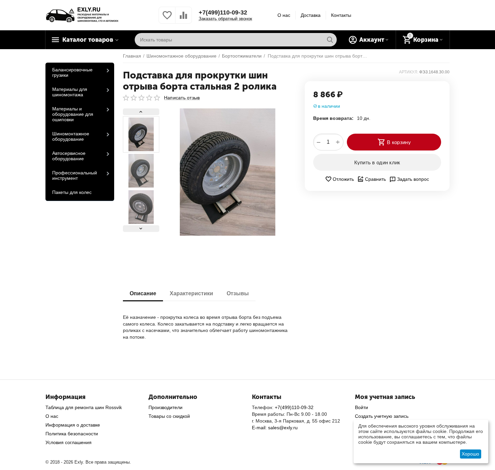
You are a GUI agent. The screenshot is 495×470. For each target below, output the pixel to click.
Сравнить (375, 179)
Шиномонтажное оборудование (70, 136)
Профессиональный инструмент (74, 175)
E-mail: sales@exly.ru (275, 427)
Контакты (341, 15)
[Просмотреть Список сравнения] (183, 19)
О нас (283, 15)
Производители (165, 407)
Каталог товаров (87, 39)
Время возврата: (333, 118)
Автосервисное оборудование (69, 155)
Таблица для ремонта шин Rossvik (83, 407)
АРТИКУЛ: (408, 72)
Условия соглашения (68, 442)
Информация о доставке (72, 425)
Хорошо (470, 454)
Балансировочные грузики (72, 72)
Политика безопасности (71, 433)
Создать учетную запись (381, 416)
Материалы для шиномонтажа (69, 92)
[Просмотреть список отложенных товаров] (167, 19)
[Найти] (330, 39)
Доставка (311, 15)
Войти (361, 407)
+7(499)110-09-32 (223, 12)
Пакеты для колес (72, 192)
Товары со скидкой (169, 416)
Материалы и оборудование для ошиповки (72, 114)
